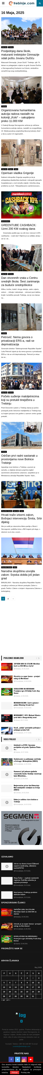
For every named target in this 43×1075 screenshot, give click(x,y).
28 (16, 996)
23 (27, 992)
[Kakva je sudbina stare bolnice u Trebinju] (7, 802)
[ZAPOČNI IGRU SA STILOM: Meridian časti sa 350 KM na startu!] (7, 666)
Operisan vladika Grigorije (17, 173)
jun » (8, 1000)
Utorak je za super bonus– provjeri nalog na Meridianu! (27, 677)
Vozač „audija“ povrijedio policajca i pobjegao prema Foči (27, 728)
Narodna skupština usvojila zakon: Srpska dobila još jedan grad (20, 574)
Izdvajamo (7, 856)
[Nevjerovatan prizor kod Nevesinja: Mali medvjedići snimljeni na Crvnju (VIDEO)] (7, 788)
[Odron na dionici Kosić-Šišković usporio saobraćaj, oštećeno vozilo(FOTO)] (7, 866)
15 (21, 987)
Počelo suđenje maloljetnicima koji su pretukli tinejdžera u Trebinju (20, 400)
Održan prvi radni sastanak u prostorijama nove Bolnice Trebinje (19, 459)
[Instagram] (24, 1059)
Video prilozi (10, 739)
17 (33, 987)
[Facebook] (11, 1059)
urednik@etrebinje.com (21, 1046)
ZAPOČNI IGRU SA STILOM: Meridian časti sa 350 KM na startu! (27, 664)
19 (4, 992)
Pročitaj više (25, 1072)
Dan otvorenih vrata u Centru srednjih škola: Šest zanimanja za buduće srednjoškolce (20, 281)
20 (10, 992)
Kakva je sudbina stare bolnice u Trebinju (26, 800)
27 (10, 996)
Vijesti (16, 169)
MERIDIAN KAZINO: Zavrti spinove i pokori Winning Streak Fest (26, 703)
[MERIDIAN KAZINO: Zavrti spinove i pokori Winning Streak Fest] (7, 706)
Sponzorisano (5, 221)
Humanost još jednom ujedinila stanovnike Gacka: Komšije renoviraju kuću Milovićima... (27, 773)
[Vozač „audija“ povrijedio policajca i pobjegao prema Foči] (7, 730)
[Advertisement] (21, 629)
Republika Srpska (6, 511)
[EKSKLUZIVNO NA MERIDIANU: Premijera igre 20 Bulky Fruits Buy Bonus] (7, 692)
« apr (3, 1000)
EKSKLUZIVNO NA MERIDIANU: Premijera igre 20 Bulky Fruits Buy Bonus (27, 690)
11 (39, 983)
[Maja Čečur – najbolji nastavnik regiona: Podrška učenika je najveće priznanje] (7, 880)
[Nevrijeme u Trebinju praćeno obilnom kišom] (7, 895)
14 (16, 987)
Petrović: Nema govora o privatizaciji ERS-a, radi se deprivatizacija (17, 340)
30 (27, 996)
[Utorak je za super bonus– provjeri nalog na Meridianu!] (7, 679)
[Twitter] (17, 1059)
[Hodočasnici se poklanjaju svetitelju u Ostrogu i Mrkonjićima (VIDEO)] (7, 762)
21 (16, 992)
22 (21, 992)
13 (10, 987)
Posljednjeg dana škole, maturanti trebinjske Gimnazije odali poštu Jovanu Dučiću (20, 54)
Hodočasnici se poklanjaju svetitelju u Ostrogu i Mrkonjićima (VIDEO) (27, 760)
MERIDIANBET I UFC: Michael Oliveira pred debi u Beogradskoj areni (27, 716)
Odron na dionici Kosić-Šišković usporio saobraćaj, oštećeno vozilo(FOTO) (26, 866)
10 (33, 983)
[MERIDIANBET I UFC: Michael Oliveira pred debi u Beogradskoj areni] (7, 718)
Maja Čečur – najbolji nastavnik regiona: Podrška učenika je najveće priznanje (26, 880)
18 (39, 987)
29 (21, 996)
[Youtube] (30, 1059)
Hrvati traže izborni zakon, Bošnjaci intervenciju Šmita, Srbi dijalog (21, 518)
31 (33, 996)
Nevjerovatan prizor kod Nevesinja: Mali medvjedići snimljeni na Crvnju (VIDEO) (27, 787)
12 (4, 987)
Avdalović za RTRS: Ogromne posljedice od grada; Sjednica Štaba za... (27, 747)
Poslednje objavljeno (14, 657)
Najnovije (4, 47)
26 (4, 996)
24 (33, 992)
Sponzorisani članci (13, 902)
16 (27, 987)
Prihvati (14, 1072)
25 (39, 992)
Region (11, 169)
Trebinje (11, 47)
